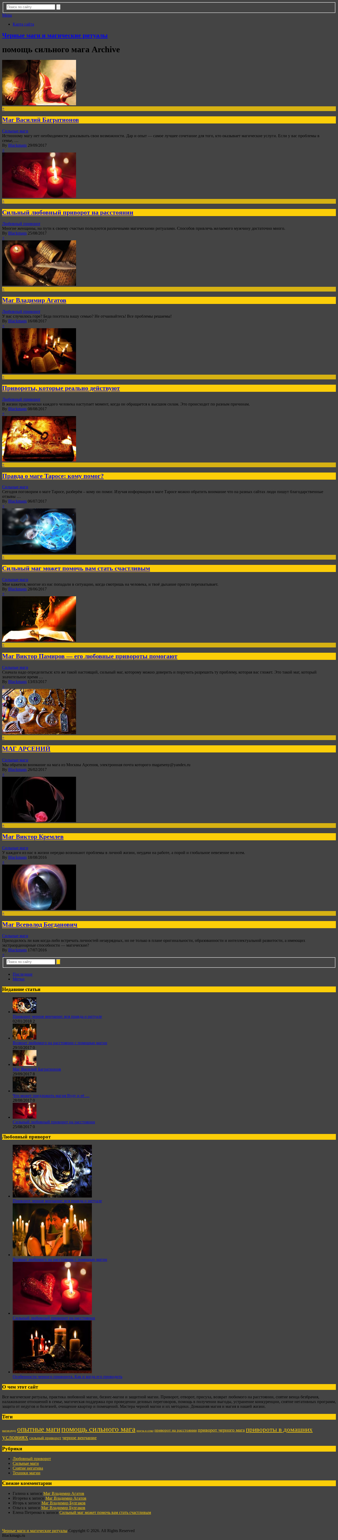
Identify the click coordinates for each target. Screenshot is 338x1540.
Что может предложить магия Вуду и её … (51, 1095)
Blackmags (17, 145)
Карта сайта (23, 24)
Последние (22, 974)
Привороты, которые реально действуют (61, 388)
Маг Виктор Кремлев (33, 836)
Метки (19, 979)
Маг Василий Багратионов (40, 119)
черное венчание (79, 1437)
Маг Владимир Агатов (34, 300)
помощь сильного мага (98, 1429)
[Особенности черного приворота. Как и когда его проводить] (52, 1372)
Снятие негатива (28, 1468)
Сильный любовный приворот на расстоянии (67, 212)
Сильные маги (15, 131)
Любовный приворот (21, 223)
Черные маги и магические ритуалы (55, 35)
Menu (7, 15)
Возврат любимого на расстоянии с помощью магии (60, 1043)
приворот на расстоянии (175, 1430)
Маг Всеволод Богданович (39, 924)
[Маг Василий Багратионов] (24, 1064)
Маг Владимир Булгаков (63, 1503)
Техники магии (26, 1473)
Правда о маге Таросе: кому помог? (53, 476)
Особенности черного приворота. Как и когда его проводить (67, 1376)
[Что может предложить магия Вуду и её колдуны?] (24, 1091)
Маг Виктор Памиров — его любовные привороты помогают (89, 656)
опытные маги (38, 1429)
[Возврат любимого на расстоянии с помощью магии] (24, 1038)
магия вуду (9, 1430)
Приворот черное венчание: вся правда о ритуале (57, 1016)
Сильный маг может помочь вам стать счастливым (76, 568)
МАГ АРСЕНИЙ (26, 748)
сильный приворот (45, 1438)
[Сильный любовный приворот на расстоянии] (24, 1117)
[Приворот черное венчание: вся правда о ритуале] (24, 1011)
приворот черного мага (221, 1430)
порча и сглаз (145, 1430)
